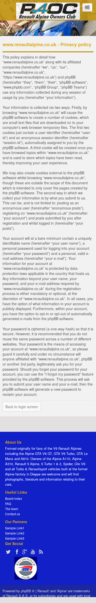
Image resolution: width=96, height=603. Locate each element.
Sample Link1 (14, 528)
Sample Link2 (14, 533)
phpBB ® (28, 590)
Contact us (12, 514)
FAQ (8, 503)
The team (11, 508)
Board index (13, 498)
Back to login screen (21, 406)
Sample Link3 (14, 538)
